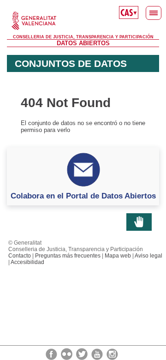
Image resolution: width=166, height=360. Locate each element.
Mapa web (118, 255)
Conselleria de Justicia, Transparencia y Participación (83, 37)
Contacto (19, 255)
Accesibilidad (27, 262)
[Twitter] (82, 353)
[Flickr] (67, 353)
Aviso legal (148, 255)
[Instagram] (112, 353)
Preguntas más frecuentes (68, 255)
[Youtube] (97, 353)
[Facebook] (52, 353)
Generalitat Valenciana (83, 21)
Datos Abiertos (83, 43)
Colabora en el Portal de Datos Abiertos (83, 195)
